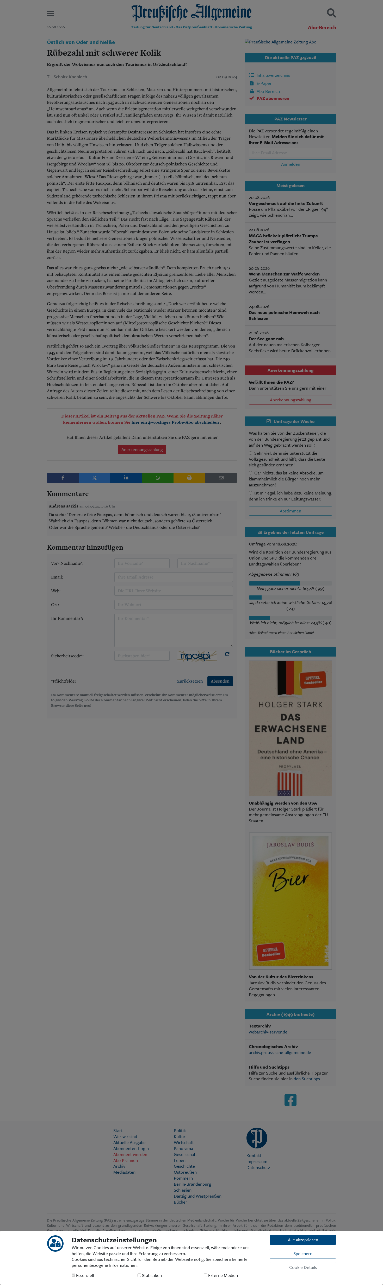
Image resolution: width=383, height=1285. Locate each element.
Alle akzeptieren (303, 1239)
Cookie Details (303, 1267)
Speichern (302, 1253)
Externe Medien (222, 1275)
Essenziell (84, 1275)
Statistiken (151, 1275)
